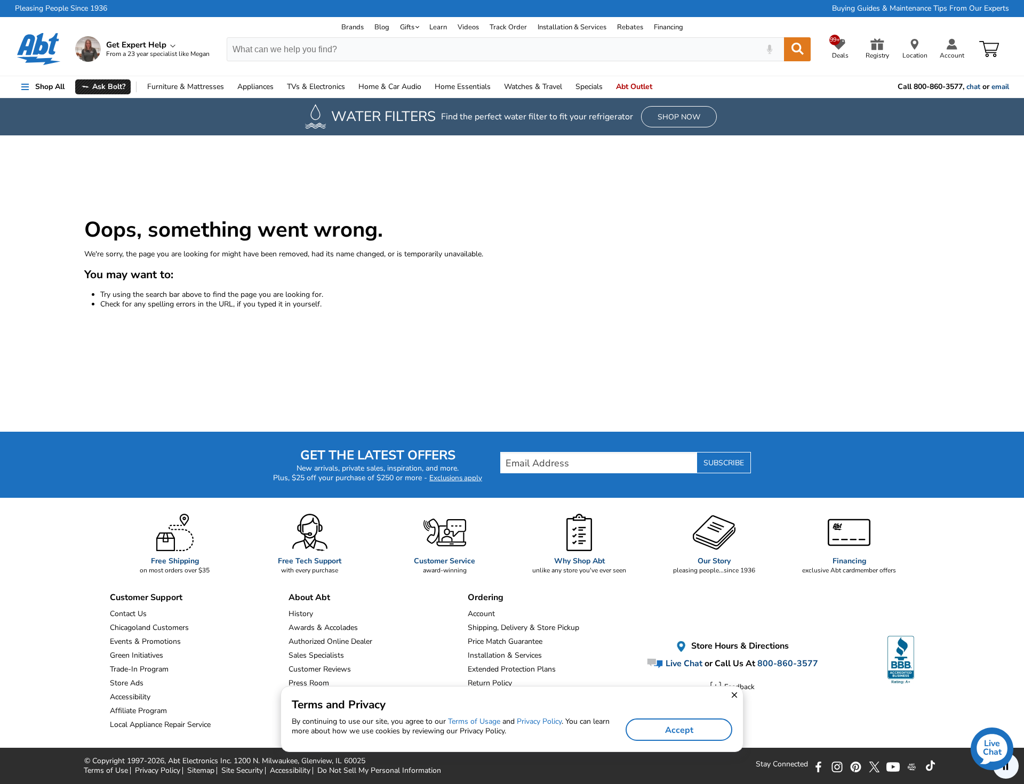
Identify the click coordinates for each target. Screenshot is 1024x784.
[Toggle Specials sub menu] (607, 87)
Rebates (630, 27)
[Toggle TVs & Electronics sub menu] (350, 87)
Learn (438, 27)
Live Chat (682, 663)
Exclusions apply (455, 478)
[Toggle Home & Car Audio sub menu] (426, 87)
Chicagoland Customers (149, 628)
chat (973, 87)
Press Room (309, 683)
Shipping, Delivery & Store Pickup (523, 628)
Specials (589, 87)
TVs (316, 87)
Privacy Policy (539, 721)
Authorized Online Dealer (330, 641)
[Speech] (769, 49)
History (301, 614)
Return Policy (490, 683)
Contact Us (128, 614)
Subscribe (723, 463)
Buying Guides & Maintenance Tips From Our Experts (920, 8)
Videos (468, 27)
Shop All (50, 87)
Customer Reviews (320, 669)
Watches (533, 87)
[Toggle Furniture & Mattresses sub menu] (228, 87)
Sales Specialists (316, 655)
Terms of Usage (474, 721)
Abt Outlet (634, 87)
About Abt (309, 597)
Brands (352, 27)
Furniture (185, 87)
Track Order (508, 27)
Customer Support (146, 597)
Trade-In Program (139, 669)
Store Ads (126, 683)
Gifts (407, 27)
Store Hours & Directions (739, 646)
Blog (381, 27)
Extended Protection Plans (512, 669)
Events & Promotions (145, 641)
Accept (679, 730)
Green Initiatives (136, 655)
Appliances (255, 87)
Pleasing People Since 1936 (61, 8)
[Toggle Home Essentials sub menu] (495, 87)
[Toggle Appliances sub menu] (278, 87)
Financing (668, 27)
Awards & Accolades (323, 628)
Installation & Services (572, 27)
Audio (389, 87)
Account (481, 614)
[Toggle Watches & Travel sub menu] (567, 87)
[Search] (797, 49)
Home (463, 87)
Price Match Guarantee (505, 641)
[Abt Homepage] (38, 49)
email (1000, 87)
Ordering (485, 597)
